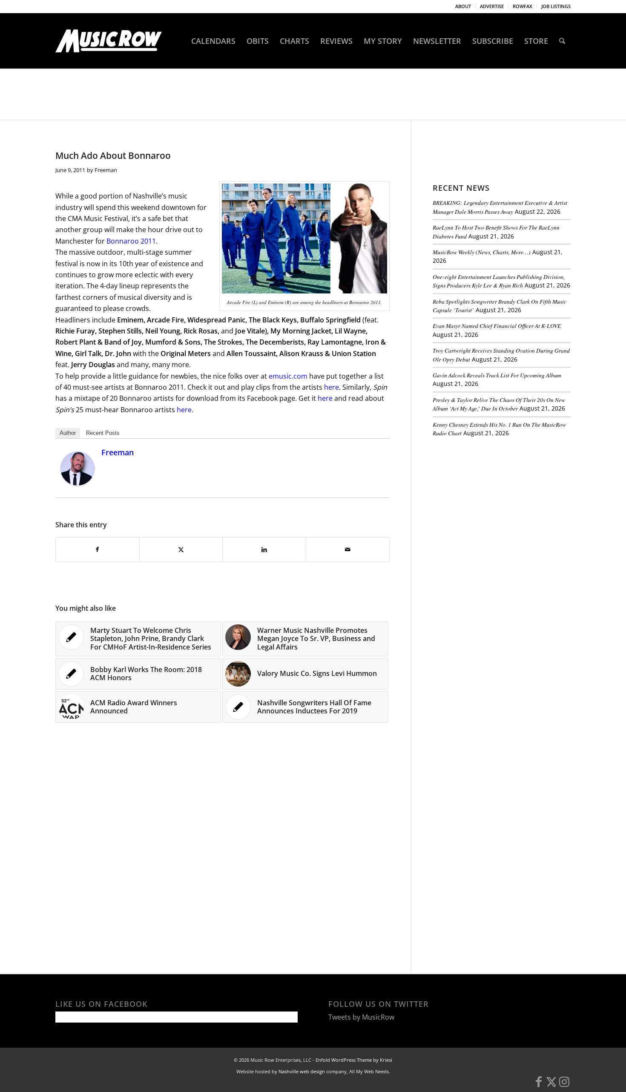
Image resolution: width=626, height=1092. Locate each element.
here (331, 387)
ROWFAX (522, 6)
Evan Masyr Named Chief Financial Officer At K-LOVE (497, 326)
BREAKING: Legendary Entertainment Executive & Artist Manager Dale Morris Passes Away (500, 206)
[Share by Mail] (347, 549)
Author (68, 433)
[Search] (562, 41)
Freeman (106, 170)
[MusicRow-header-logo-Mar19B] (108, 41)
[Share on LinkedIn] (264, 549)
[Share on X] (181, 549)
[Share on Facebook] (97, 549)
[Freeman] (77, 483)
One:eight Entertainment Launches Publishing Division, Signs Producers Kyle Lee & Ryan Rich (499, 281)
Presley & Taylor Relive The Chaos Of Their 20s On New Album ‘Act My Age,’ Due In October (499, 404)
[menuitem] (463, 6)
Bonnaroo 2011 (131, 241)
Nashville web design (302, 1071)
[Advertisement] (496, 502)
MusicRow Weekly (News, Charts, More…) (482, 252)
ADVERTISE (492, 6)
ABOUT (463, 6)
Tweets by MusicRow (361, 1017)
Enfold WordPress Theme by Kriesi (354, 1060)
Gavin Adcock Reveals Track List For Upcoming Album (497, 375)
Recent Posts (103, 433)
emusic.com (288, 376)
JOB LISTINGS (556, 6)
